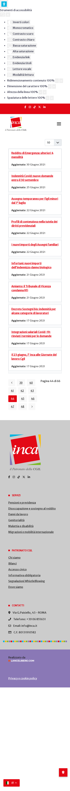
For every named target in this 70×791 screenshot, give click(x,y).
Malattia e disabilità (20, 526)
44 (12, 398)
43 (32, 390)
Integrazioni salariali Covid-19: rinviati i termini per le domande (31, 334)
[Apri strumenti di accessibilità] (4, 4)
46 (32, 398)
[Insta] (30, 107)
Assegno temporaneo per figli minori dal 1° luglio (34, 200)
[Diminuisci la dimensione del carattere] (50, 86)
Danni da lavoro (18, 514)
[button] (59, 123)
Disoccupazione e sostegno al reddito (32, 508)
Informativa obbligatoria (24, 575)
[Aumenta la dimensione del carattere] (54, 86)
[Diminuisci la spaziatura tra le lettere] (47, 98)
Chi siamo (14, 557)
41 (12, 390)
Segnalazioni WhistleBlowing (26, 581)
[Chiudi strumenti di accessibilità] (8, 14)
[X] (39, 107)
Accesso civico (17, 569)
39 (21, 382)
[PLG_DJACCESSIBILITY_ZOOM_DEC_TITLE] (57, 80)
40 (31, 382)
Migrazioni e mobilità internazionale (31, 532)
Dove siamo (15, 587)
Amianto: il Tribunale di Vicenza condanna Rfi (31, 288)
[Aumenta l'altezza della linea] (45, 92)
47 (12, 406)
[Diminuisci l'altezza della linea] (40, 92)
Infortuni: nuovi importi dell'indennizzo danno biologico (31, 265)
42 (22, 390)
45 (22, 398)
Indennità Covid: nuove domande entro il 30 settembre (32, 178)
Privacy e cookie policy (22, 678)
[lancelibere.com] (35, 661)
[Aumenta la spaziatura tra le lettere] (52, 98)
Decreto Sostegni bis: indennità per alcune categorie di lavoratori (33, 311)
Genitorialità (16, 520)
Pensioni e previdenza (22, 502)
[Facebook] (25, 107)
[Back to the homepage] (15, 123)
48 (22, 406)
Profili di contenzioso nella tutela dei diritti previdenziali (34, 223)
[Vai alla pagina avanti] (32, 406)
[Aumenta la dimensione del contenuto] (61, 80)
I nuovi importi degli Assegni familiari (34, 244)
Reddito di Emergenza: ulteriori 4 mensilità (32, 155)
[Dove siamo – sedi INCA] (63, 772)
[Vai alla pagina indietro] (11, 382)
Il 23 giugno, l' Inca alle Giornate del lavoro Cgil (34, 356)
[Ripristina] (2, 14)
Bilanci (12, 563)
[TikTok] (34, 107)
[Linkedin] (44, 107)
